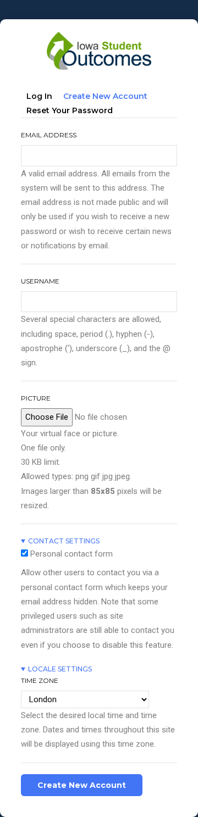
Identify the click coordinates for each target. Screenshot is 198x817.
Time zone (39, 680)
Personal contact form (71, 554)
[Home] (99, 36)
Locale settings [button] (60, 669)
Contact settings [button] (64, 541)
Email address (48, 135)
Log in (39, 96)
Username (40, 281)
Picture (36, 398)
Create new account (108, 98)
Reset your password (69, 110)
